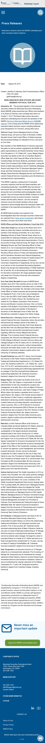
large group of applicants (25, 218)
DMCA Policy (8, 729)
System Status (8, 690)
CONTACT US (22, 714)
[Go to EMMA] (17, 2)
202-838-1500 (8, 671)
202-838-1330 (8, 685)
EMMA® (6, 701)
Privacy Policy (8, 725)
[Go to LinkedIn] (32, 708)
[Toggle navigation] (3, 12)
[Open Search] (40, 12)
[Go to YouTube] (38, 708)
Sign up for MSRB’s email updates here (22, 643)
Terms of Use (8, 720)
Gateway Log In (31, 4)
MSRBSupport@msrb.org (12, 687)
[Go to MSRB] (6, 2)
